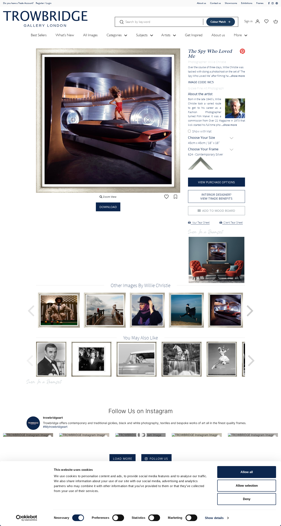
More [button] (238, 35)
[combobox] (216, 143)
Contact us (215, 3)
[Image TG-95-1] (93, 359)
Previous (29, 360)
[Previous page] (31, 310)
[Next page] (250, 310)
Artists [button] (166, 35)
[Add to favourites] (166, 196)
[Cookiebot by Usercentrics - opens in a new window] (27, 518)
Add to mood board (218, 211)
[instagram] (273, 3)
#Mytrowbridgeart (55, 426)
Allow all (246, 472)
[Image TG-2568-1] (138, 359)
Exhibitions (246, 3)
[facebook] (269, 3)
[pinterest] (277, 3)
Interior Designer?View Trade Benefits (216, 196)
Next (251, 360)
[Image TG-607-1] (224, 359)
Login (48, 3)
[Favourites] (266, 21)
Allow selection (247, 485)
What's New (65, 35)
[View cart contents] (275, 21)
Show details (214, 518)
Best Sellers (38, 35)
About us (201, 3)
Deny (246, 499)
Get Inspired (193, 35)
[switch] (118, 517)
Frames (260, 3)
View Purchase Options (216, 182)
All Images (90, 35)
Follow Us (159, 459)
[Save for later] (175, 196)
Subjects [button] (142, 35)
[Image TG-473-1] (53, 359)
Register (40, 3)
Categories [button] (115, 35)
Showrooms (231, 3)
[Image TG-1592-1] (184, 359)
